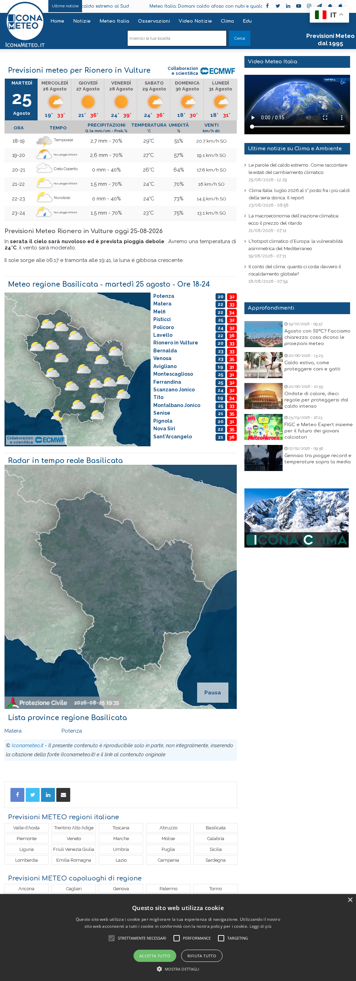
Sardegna (215, 860)
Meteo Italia (114, 21)
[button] (178, 969)
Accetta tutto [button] (154, 955)
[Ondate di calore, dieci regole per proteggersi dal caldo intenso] (263, 396)
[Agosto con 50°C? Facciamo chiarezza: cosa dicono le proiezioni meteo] (263, 334)
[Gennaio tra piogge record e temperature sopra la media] (263, 458)
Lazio (121, 860)
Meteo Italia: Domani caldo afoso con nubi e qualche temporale (179, 6)
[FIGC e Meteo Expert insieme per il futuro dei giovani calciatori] (263, 427)
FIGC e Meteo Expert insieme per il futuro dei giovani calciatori (318, 431)
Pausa (212, 692)
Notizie (82, 21)
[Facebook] (17, 795)
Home (57, 21)
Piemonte (27, 838)
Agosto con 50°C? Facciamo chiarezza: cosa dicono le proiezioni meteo (317, 337)
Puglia (168, 849)
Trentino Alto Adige (74, 827)
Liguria (26, 849)
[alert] (178, 937)
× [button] (350, 900)
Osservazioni (154, 21)
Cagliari (74, 888)
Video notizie (195, 21)
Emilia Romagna (73, 860)
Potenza (72, 731)
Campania (168, 860)
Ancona (26, 888)
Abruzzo (168, 827)
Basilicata (216, 827)
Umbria (121, 849)
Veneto (74, 838)
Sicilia (216, 849)
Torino (215, 888)
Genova (121, 888)
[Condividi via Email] (63, 795)
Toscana (121, 827)
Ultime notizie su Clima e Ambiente (295, 149)
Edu (247, 21)
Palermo (168, 888)
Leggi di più (261, 926)
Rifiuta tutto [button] (201, 955)
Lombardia (26, 860)
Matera (13, 731)
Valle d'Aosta (26, 827)
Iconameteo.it (27, 745)
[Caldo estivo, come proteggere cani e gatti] (263, 365)
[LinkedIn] (48, 795)
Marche (121, 838)
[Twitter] (33, 795)
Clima (227, 21)
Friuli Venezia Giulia (73, 849)
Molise (168, 838)
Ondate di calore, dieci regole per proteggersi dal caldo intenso (316, 400)
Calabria (215, 838)
